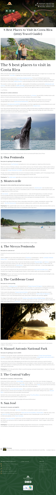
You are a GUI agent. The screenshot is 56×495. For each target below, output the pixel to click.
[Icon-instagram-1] (10, 10)
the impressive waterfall (14, 104)
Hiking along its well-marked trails (45, 357)
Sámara (46, 262)
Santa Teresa (19, 265)
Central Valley (19, 381)
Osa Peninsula (14, 164)
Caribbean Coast (13, 286)
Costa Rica (12, 75)
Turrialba (22, 384)
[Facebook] (6, 10)
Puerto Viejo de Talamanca (43, 293)
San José (18, 410)
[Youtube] (13, 10)
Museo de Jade (6, 414)
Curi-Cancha (5, 193)
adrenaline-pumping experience (24, 78)
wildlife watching (20, 85)
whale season (12, 177)
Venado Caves (36, 105)
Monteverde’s (38, 187)
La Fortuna (33, 95)
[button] (35, 11)
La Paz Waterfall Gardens (16, 389)
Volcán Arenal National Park (21, 101)
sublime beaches (18, 81)
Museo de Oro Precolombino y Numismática (32, 412)
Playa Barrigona (38, 262)
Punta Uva (17, 301)
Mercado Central (10, 418)
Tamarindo (28, 257)
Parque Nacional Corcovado (15, 170)
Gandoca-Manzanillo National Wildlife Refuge (34, 298)
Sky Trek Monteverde (10, 203)
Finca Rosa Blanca (34, 395)
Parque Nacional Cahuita (21, 292)
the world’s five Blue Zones (41, 269)
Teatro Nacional (19, 416)
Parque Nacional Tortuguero (35, 286)
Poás (38, 384)
